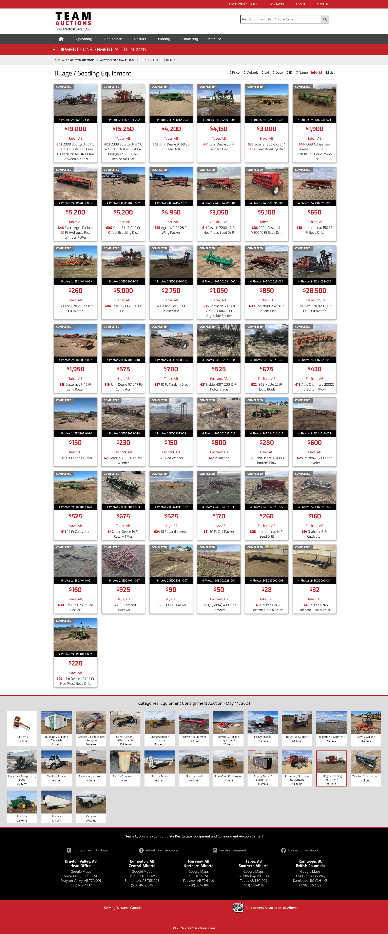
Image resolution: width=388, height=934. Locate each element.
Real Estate (113, 38)
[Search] (325, 19)
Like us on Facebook (303, 850)
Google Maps (81, 871)
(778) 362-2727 (310, 885)
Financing (190, 38)
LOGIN (300, 4)
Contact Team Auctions (91, 850)
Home (56, 60)
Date (279, 72)
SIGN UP (322, 4)
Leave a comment (232, 850)
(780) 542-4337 (81, 885)
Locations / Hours (243, 4)
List (332, 72)
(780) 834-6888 (199, 885)
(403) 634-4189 (253, 885)
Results (140, 38)
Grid (318, 72)
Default (252, 72)
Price (236, 72)
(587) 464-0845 (142, 885)
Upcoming (84, 38)
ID (290, 72)
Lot (266, 72)
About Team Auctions (162, 850)
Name (303, 72)
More (212, 38)
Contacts (276, 4)
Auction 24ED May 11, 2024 (117, 60)
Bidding (164, 38)
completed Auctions (80, 60)
